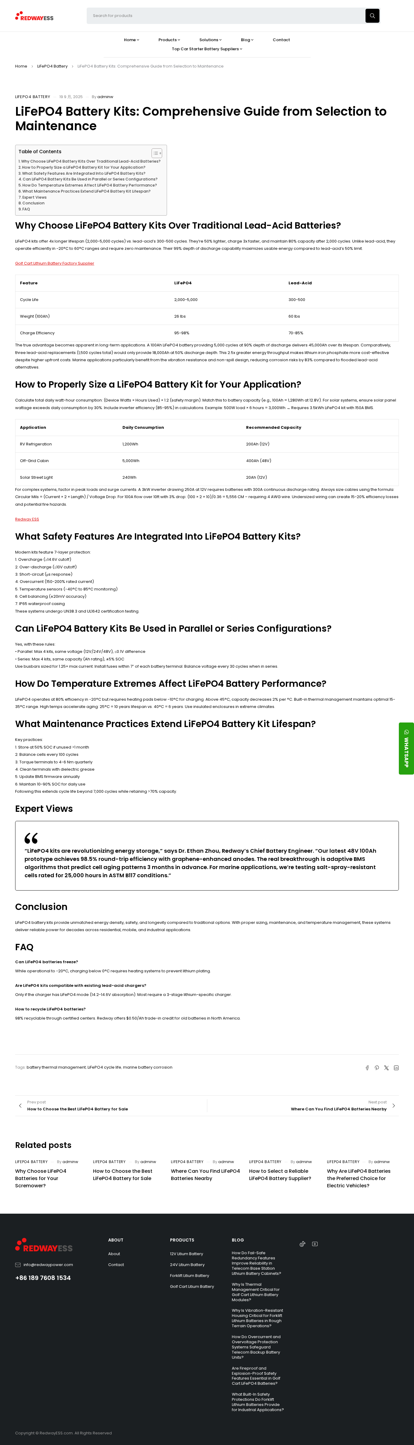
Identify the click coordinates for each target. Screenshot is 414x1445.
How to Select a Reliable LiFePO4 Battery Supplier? (280, 1175)
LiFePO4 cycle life (104, 1067)
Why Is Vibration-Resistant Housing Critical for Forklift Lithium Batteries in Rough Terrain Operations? (257, 1318)
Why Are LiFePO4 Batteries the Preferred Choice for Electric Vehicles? (359, 1178)
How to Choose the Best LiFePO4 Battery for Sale (122, 1175)
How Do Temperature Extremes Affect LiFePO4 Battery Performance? (89, 185)
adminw (105, 97)
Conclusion (33, 203)
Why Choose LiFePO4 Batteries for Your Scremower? (40, 1178)
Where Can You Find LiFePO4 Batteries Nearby (205, 1175)
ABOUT (115, 1240)
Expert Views (34, 197)
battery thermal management (56, 1067)
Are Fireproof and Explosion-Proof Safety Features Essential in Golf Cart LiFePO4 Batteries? (256, 1376)
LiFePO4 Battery (52, 66)
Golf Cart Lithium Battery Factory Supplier (54, 263)
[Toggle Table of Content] (154, 153)
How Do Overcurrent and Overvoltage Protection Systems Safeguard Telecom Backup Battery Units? (256, 1347)
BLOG (238, 1240)
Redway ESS (27, 519)
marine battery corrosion (147, 1067)
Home (21, 66)
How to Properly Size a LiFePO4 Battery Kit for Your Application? (83, 167)
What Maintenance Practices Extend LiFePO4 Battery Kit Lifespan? (86, 191)
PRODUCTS (182, 1240)
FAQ (26, 209)
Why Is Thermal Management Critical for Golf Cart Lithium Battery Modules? (256, 1292)
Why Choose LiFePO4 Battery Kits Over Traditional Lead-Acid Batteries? (91, 161)
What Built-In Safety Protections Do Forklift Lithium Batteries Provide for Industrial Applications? (258, 1402)
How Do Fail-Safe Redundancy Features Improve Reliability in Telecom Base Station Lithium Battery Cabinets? (256, 1263)
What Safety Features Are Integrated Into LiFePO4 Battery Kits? (83, 173)
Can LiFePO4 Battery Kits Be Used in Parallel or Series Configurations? (90, 179)
